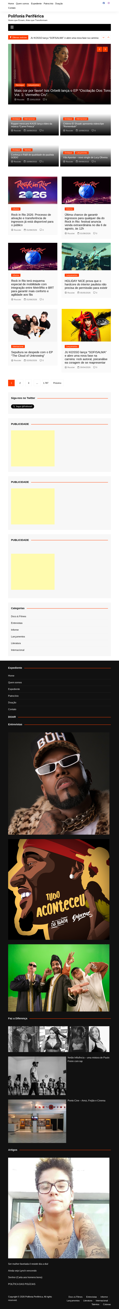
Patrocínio (48, 3)
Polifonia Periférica (26, 16)
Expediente (36, 3)
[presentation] (103, 37)
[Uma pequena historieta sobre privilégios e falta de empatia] (58, 1208)
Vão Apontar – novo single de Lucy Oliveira (85, 157)
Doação (59, 3)
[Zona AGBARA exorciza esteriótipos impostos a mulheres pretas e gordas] (58, 1039)
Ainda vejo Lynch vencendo (22, 1270)
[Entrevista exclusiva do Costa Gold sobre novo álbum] (58, 978)
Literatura (16, 643)
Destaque (17, 85)
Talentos (27, 150)
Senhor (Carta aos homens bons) (25, 1277)
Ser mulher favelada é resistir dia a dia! (28, 1264)
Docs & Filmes (18, 616)
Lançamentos (31, 85)
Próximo (57, 383)
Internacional (29, 119)
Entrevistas (16, 623)
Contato (12, 8)
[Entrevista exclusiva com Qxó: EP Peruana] (58, 783)
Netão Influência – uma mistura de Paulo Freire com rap (88, 1059)
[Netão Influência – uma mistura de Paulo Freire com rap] (37, 1076)
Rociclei (18, 99)
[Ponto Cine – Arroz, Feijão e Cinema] (37, 1121)
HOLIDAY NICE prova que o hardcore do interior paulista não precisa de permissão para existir (86, 284)
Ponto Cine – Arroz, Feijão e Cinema (86, 1100)
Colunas (107, 1304)
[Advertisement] (33, 448)
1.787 (45, 383)
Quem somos (22, 3)
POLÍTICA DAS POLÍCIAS (21, 1284)
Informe (16, 209)
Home (11, 3)
